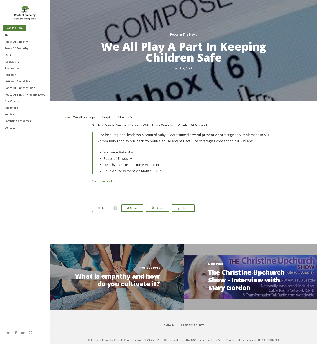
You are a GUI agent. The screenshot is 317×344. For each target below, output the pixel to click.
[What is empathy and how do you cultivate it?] (117, 277)
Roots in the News (183, 34)
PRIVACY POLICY (192, 325)
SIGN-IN (169, 325)
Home (65, 117)
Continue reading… (105, 181)
